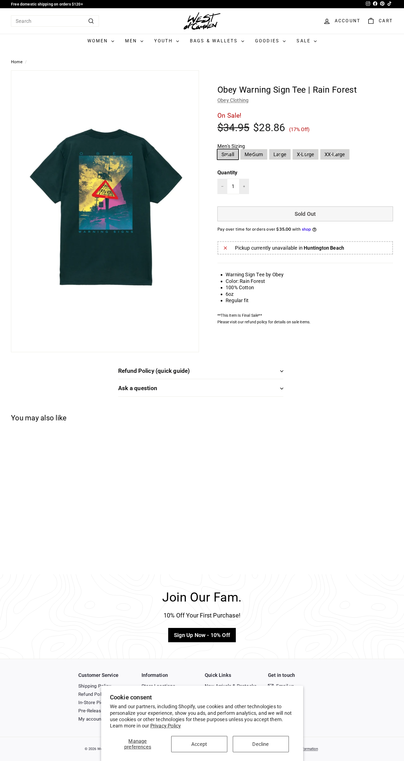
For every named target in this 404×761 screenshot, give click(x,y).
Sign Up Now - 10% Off (202, 635)
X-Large (307, 155)
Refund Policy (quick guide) (154, 371)
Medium (256, 155)
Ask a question (137, 388)
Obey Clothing (232, 100)
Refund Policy (92, 694)
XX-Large (337, 155)
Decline (260, 744)
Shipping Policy (94, 686)
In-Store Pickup (94, 702)
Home (17, 61)
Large (281, 155)
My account (90, 719)
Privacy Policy (165, 726)
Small (230, 155)
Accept (199, 744)
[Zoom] (105, 211)
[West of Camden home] (202, 21)
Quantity (227, 172)
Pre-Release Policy (98, 710)
